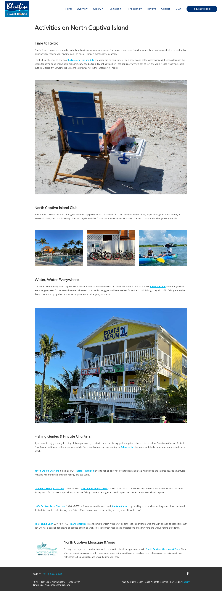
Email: (36, 584)
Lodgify (186, 581)
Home (68, 8)
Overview (82, 8)
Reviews (151, 8)
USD (178, 8)
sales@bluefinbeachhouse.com (55, 584)
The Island (135, 8)
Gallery (98, 8)
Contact (165, 8)
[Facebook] (188, 574)
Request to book (202, 8)
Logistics (115, 8)
